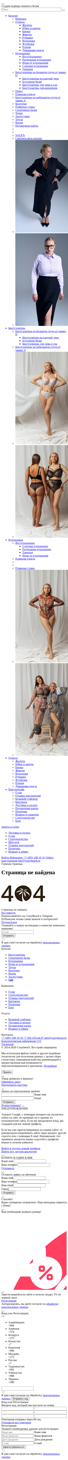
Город (4, 1188)
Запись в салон (10, 826)
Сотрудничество (25, 817)
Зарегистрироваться (13, 1447)
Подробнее (50, 1065)
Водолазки (28, 40)
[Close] (2, 1076)
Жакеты (27, 34)
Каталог (13, 15)
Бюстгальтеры (16, 328)
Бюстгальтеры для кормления (39, 87)
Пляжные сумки (25, 106)
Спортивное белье (26, 110)
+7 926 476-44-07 (34, 1037)
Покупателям (16, 789)
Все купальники (32, 56)
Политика (21, 811)
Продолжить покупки (14, 1084)
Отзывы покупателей (28, 795)
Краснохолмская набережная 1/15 (21, 1041)
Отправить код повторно (16, 1422)
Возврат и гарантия (27, 814)
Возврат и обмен (18, 851)
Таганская (7, 1044)
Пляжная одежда (25, 94)
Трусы (19, 119)
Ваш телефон (9, 1164)
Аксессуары (22, 116)
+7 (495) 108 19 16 (34, 857)
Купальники (22, 53)
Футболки (28, 43)
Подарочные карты (26, 125)
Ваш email (7, 1185)
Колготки (21, 103)
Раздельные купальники (36, 59)
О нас (18, 792)
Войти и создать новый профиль (20, 1148)
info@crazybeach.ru (29, 860)
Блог (18, 820)
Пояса (18, 91)
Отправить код (20, 1398)
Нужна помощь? (11, 1105)
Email (37, 1098)
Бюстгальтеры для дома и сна (39, 84)
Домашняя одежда (33, 50)
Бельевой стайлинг (26, 798)
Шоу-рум (13, 842)
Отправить (7, 1168)
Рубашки (27, 37)
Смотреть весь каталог (28, 138)
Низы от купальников (35, 62)
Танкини (27, 69)
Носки (19, 122)
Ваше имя (40, 1094)
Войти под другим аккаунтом (19, 1151)
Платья (26, 47)
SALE (20, 135)
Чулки (19, 113)
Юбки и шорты (31, 28)
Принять (7, 1072)
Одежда (20, 21)
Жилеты (27, 25)
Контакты (21, 802)
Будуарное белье (32, 81)
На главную (8, 912)
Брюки (26, 31)
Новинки (20, 18)
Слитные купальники (35, 65)
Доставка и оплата (26, 805)
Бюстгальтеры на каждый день (40, 78)
